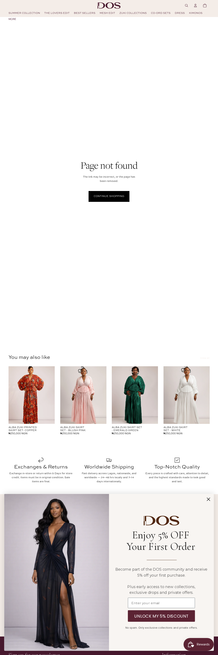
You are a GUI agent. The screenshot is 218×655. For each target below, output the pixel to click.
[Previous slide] (12, 395)
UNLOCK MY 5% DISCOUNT (161, 616)
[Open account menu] (195, 5)
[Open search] (186, 5)
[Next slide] (51, 395)
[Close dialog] (208, 499)
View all (204, 358)
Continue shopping (109, 196)
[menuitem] (12, 19)
